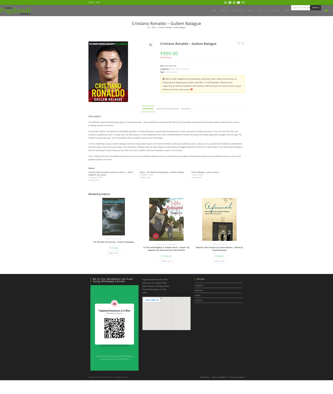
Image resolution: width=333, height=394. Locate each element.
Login (91, 2)
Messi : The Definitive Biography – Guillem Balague (162, 172)
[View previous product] (239, 43)
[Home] (148, 27)
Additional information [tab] (167, 109)
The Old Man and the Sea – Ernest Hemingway (113, 242)
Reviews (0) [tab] (185, 109)
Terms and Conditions (237, 377)
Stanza (224, 244)
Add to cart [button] (113, 253)
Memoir (175, 72)
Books (172, 69)
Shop (97, 2)
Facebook (198, 290)
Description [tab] (148, 109)
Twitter (197, 295)
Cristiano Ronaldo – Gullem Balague (172, 27)
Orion (187, 69)
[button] (151, 45)
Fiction (113, 239)
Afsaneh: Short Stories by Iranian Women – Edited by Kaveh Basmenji (219, 248)
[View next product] (243, 43)
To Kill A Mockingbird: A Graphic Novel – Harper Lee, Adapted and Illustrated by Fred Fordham (166, 248)
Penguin (118, 239)
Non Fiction (179, 69)
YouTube (198, 300)
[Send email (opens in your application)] (243, 2)
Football (168, 72)
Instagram (198, 285)
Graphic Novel (171, 244)
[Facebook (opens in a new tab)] (230, 2)
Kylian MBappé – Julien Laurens (205, 172)
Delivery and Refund (219, 377)
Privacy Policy (205, 377)
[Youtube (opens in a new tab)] (238, 2)
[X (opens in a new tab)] (225, 2)
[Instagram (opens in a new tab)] (234, 2)
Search (315, 7)
